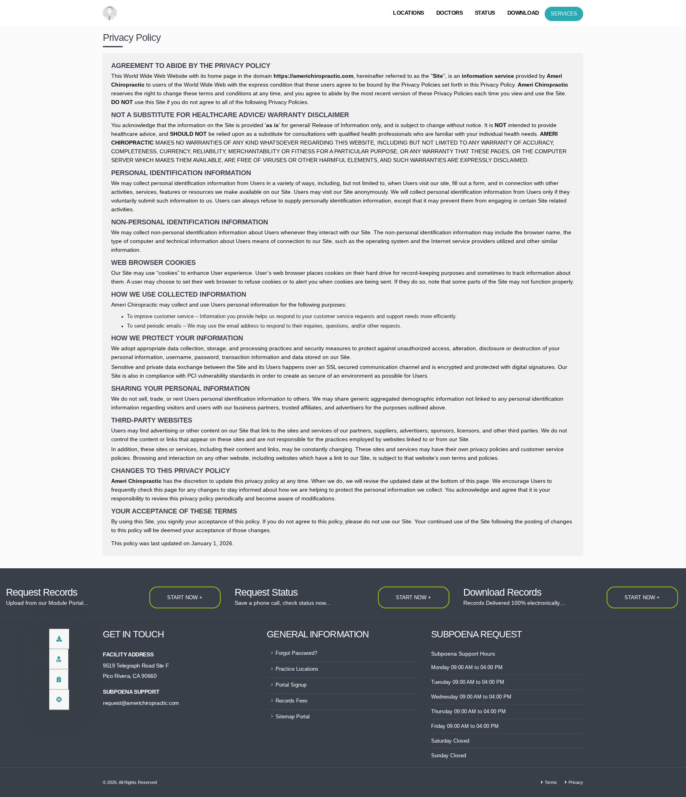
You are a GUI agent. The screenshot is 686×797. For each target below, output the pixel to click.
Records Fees (292, 701)
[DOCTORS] (58, 659)
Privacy (575, 782)
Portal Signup (291, 685)
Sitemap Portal (293, 717)
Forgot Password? (296, 653)
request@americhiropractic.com (141, 703)
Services (564, 14)
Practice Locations (297, 669)
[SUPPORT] (59, 700)
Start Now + (184, 597)
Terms (551, 782)
